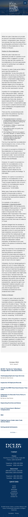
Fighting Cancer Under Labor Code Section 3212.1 (11, 421)
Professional (9, 508)
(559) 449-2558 (18, 463)
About (14, 487)
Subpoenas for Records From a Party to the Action (13, 395)
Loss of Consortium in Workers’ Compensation (11, 408)
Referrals (14, 495)
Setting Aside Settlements (9, 427)
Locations (14, 491)
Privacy (17, 513)
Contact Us (14, 496)
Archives (13, 432)
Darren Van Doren (7, 378)
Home (14, 486)
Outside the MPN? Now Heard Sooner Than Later (14, 388)
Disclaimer (11, 513)
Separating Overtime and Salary (11, 403)
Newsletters (14, 493)
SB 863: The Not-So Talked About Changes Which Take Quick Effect (11, 369)
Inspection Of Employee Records (11, 382)
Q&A (2, 415)
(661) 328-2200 (17, 476)
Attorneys (14, 489)
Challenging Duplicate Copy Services (12, 376)
